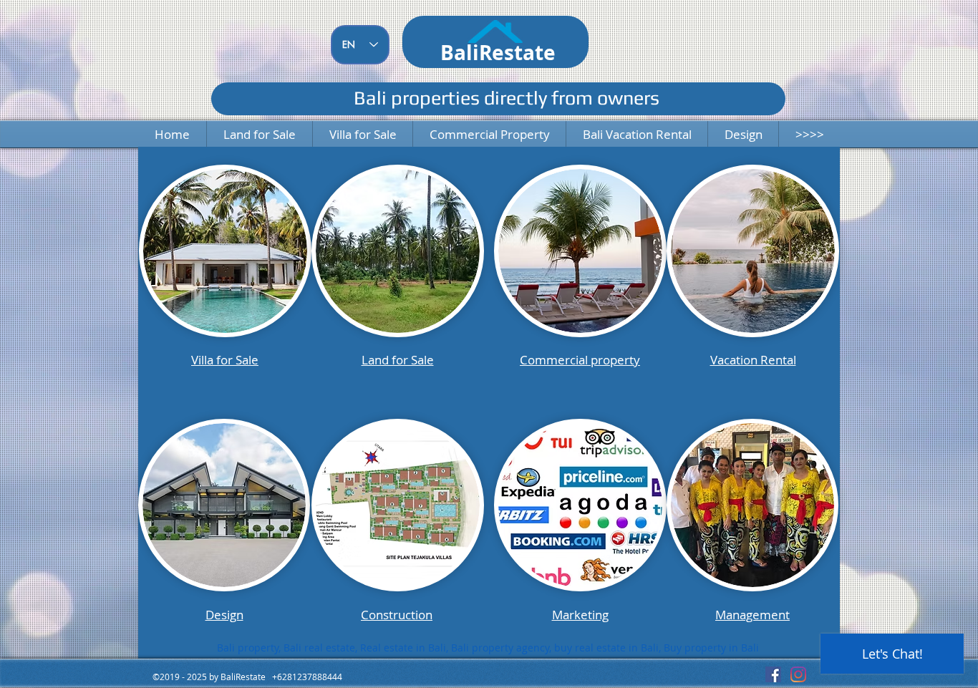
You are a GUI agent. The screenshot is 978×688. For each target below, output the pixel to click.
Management (752, 614)
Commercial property (580, 360)
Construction (396, 614)
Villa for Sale (224, 360)
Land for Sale (398, 360)
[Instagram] (798, 674)
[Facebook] (773, 674)
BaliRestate (498, 53)
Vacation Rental (753, 360)
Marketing (580, 614)
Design (224, 614)
